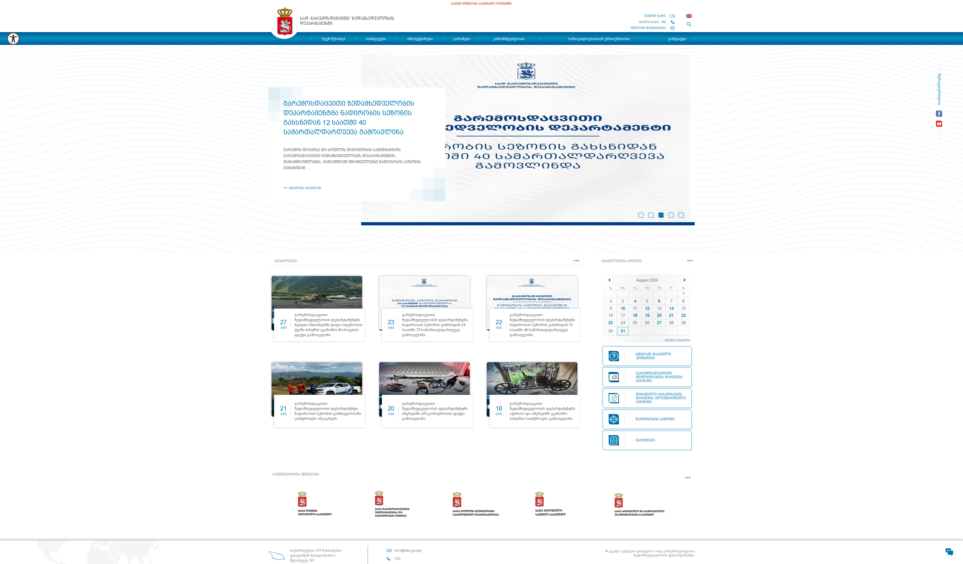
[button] (609, 280)
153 (663, 22)
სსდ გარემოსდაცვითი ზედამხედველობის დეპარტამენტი (284, 23)
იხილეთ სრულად (305, 188)
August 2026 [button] (647, 280)
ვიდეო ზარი (655, 16)
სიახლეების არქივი (621, 261)
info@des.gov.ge (408, 550)
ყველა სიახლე (677, 340)
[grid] (647, 311)
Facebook (939, 114)
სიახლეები (286, 261)
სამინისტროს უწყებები (296, 474)
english (689, 16)
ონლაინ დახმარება (648, 28)
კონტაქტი (677, 39)
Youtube (939, 124)
